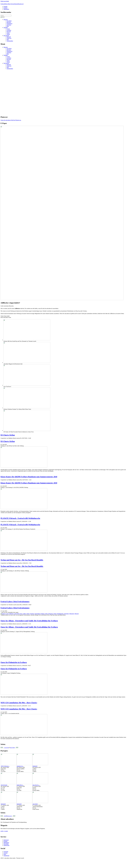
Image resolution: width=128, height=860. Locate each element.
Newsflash (9, 20)
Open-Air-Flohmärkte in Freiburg (14, 662)
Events (8, 28)
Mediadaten (6, 9)
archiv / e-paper (4, 831)
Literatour (9, 24)
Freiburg (3, 4)
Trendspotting (10, 41)
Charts (8, 32)
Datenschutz (6, 845)
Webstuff (9, 37)
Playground (6, 35)
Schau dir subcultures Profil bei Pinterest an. (11, 120)
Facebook (6, 851)
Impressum (6, 840)
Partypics (9, 31)
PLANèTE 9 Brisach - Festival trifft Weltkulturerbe (20, 518)
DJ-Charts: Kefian (8, 435)
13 (7, 747)
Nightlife (6, 27)
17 (11, 747)
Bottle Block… (20, 785)
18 (13, 747)
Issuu (5, 854)
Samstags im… (20, 766)
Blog (8, 26)
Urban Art (9, 38)
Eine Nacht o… (36, 785)
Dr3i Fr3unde (4, 785)
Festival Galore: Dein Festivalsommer (15, 601)
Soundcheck (9, 23)
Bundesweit (20, 4)
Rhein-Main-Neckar (9, 4)
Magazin (6, 19)
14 (8, 747)
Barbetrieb (35, 766)
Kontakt (5, 6)
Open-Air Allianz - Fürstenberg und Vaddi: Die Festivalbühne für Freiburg (29, 621)
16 (10, 747)
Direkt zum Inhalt (5, 1)
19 (14, 747)
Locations (9, 30)
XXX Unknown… (5, 766)
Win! (8, 39)
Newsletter (6, 844)
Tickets (8, 34)
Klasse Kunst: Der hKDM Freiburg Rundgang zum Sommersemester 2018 (29, 477)
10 (7, 816)
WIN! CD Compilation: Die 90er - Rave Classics (19, 703)
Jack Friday (35, 804)
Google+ (6, 853)
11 (4, 747)
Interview (9, 22)
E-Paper (5, 7)
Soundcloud (6, 855)
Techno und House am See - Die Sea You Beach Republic (22, 560)
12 (5, 747)
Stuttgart (16, 4)
